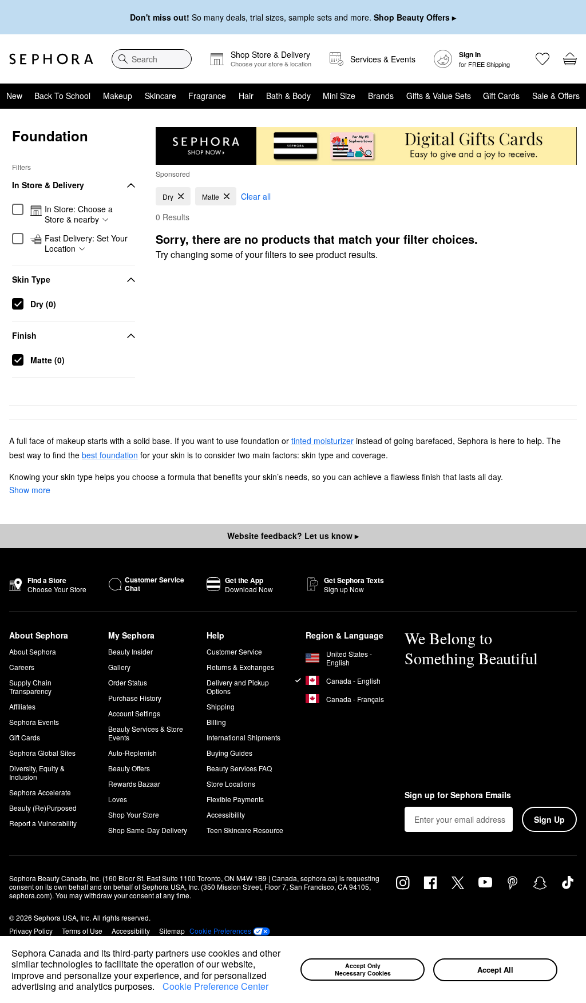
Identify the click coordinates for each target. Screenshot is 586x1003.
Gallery (119, 667)
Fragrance (207, 95)
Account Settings (134, 713)
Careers (21, 667)
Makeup (117, 95)
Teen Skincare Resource (245, 830)
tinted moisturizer (322, 440)
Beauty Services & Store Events (145, 733)
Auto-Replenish (132, 753)
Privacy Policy (31, 930)
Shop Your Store (133, 814)
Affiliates (22, 706)
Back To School (62, 95)
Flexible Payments (235, 799)
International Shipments (243, 737)
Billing (216, 722)
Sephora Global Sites (42, 753)
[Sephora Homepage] (51, 59)
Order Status (127, 682)
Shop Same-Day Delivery (147, 830)
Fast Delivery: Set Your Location (86, 243)
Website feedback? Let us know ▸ (293, 535)
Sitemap (172, 930)
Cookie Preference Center (215, 986)
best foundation (110, 455)
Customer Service (234, 651)
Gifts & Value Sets (438, 95)
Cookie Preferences (220, 930)
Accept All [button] (495, 969)
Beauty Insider (130, 651)
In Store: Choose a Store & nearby (79, 214)
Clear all (256, 196)
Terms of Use (82, 930)
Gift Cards (501, 95)
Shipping (221, 706)
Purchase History (134, 698)
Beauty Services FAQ (239, 768)
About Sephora (32, 651)
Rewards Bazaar (134, 783)
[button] (158, 987)
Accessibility (226, 814)
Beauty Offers (129, 768)
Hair (246, 95)
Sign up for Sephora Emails (458, 795)
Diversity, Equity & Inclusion (37, 772)
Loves (117, 799)
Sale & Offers (556, 95)
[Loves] (542, 59)
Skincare (160, 95)
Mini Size (339, 95)
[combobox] (152, 59)
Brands (381, 95)
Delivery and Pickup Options (238, 686)
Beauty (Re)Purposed (43, 807)
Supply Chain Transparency (30, 686)
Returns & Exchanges (240, 667)
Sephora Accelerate (40, 792)
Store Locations (231, 783)
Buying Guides (229, 753)
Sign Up (549, 819)
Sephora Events (34, 722)
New (14, 95)
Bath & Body (288, 95)
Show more (29, 489)
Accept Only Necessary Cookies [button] (363, 969)
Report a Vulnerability (43, 823)
